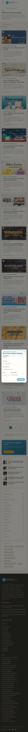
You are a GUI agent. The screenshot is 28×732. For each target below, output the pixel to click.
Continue (20, 379)
